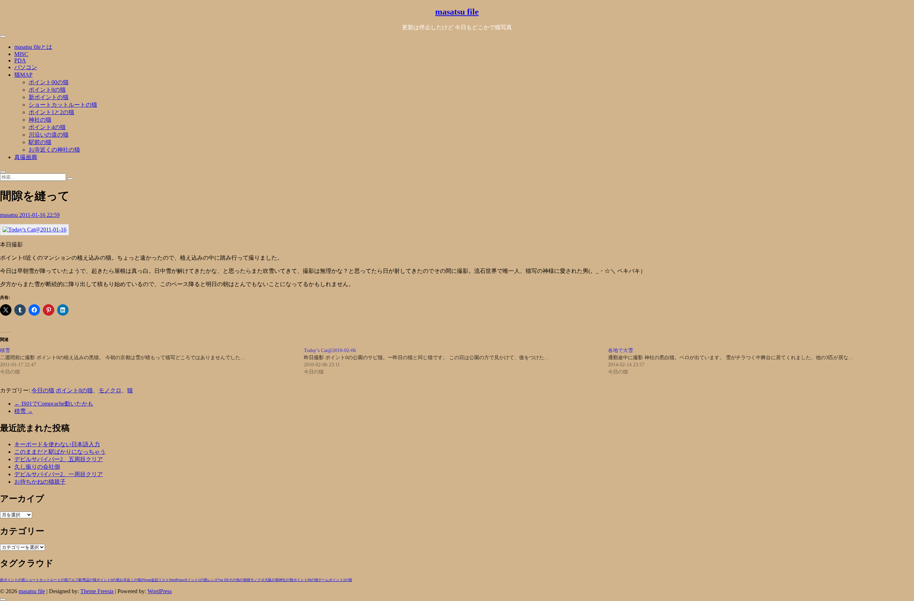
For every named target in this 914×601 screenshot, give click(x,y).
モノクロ (110, 390)
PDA (20, 60)
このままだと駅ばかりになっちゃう (60, 452)
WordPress (176, 580)
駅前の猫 (40, 142)
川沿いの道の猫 (49, 135)
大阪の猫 (272, 580)
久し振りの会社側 (37, 467)
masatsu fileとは (33, 47)
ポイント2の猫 (340, 580)
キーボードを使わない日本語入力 (57, 444)
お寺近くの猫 (130, 580)
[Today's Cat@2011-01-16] (34, 229)
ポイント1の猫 (195, 580)
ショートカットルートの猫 (63, 105)
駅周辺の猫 (87, 580)
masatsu (9, 215)
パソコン (25, 67)
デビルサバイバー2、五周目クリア (58, 459)
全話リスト (160, 580)
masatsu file (457, 11)
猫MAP (23, 75)
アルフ (73, 580)
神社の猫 (40, 120)
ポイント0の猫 (47, 90)
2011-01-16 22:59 (39, 215)
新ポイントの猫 (49, 97)
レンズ (212, 580)
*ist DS (223, 580)
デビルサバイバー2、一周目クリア (58, 474)
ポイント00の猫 (49, 82)
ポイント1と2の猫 (51, 112)
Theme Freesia (97, 591)
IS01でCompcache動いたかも (53, 404)
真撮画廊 (25, 157)
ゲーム (323, 580)
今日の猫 (42, 390)
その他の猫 (238, 580)
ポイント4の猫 (47, 127)
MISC (21, 54)
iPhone (146, 580)
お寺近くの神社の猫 (54, 150)
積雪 (23, 411)
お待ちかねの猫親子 (40, 482)
